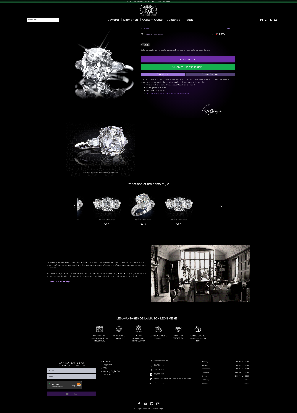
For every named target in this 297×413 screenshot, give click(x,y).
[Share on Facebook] (219, 34)
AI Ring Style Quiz (112, 371)
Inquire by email (188, 59)
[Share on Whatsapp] (224, 34)
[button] (76, 228)
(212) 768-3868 (159, 365)
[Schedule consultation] (262, 19)
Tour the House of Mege (58, 282)
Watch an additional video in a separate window (167, 93)
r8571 (107, 223)
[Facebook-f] (139, 403)
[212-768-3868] (267, 19)
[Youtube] (145, 403)
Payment (107, 364)
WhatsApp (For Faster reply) (188, 67)
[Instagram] (158, 403)
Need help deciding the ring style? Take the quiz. (148, 1)
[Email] (276, 19)
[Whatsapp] (272, 19)
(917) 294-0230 (159, 369)
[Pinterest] (151, 403)
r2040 (143, 223)
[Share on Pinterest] (222, 34)
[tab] (163, 74)
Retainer (107, 361)
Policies (107, 374)
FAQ (105, 368)
